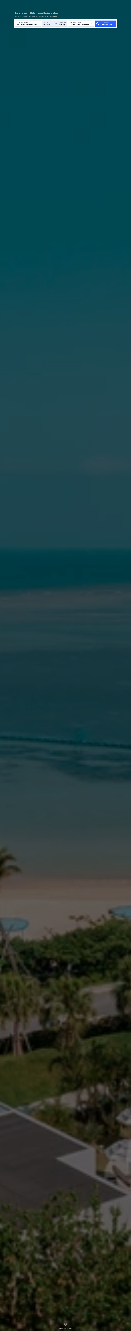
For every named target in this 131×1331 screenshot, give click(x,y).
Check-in (45, 22)
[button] (115, 2)
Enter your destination (23, 22)
